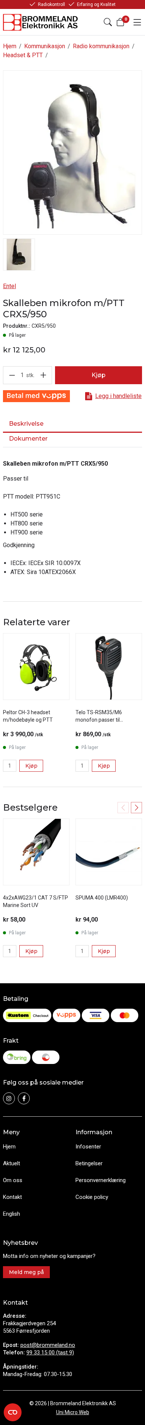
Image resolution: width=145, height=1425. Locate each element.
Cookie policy (91, 1197)
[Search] (107, 22)
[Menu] (137, 22)
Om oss (12, 1180)
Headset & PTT (23, 55)
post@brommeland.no (47, 1345)
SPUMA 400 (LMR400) (101, 898)
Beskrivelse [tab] (26, 423)
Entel (9, 286)
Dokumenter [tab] (28, 438)
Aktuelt (11, 1163)
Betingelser (89, 1163)
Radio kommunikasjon (101, 46)
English (11, 1213)
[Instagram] (9, 1098)
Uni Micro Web (72, 1412)
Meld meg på (26, 1272)
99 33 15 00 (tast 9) (50, 1352)
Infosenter (88, 1146)
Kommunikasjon (44, 46)
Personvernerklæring (100, 1180)
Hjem (9, 46)
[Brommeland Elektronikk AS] (41, 22)
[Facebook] (24, 1098)
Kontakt (12, 1197)
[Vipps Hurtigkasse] (36, 396)
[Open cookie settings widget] (13, 1412)
